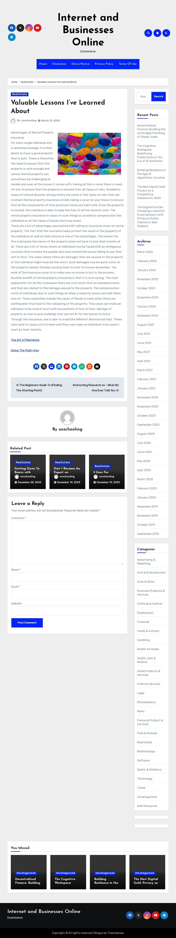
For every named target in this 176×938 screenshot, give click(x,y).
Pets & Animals (147, 733)
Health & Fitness (148, 649)
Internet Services (148, 684)
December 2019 (147, 506)
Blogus (98, 933)
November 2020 (147, 406)
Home (43, 64)
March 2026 (145, 252)
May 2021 (143, 352)
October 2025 (146, 288)
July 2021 (143, 333)
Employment (145, 612)
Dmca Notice (81, 64)
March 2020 (145, 479)
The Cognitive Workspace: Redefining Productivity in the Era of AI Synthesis (149, 153)
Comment (18, 518)
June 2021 (144, 343)
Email (15, 586)
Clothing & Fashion (149, 603)
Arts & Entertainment (151, 572)
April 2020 (144, 470)
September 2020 (148, 424)
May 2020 (143, 461)
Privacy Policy (104, 64)
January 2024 (146, 306)
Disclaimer (59, 64)
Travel (141, 787)
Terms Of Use (128, 64)
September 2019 (148, 533)
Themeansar (116, 933)
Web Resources (147, 806)
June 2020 (144, 452)
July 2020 (144, 443)
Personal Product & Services (150, 722)
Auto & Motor (146, 581)
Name (16, 569)
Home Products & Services (148, 673)
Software (143, 760)
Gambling (143, 640)
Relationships (146, 751)
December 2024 (147, 297)
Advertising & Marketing (146, 561)
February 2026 (147, 261)
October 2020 (146, 415)
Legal (140, 693)
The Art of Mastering (25, 340)
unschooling (28, 120)
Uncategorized (147, 797)
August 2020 (146, 433)
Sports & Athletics (149, 769)
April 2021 (143, 361)
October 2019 (146, 524)
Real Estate (19, 94)
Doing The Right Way (25, 350)
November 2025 (147, 279)
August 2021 (145, 324)
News (140, 711)
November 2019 (147, 515)
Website (16, 603)
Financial (143, 622)
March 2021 (144, 370)
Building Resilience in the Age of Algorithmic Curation (151, 173)
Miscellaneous (146, 702)
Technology (144, 778)
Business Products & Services (151, 592)
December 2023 (147, 315)
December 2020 (147, 397)
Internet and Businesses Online (88, 30)
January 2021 (146, 388)
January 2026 (146, 270)
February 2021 (146, 379)
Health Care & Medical (146, 660)
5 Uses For (100, 472)
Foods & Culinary (148, 631)
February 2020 (147, 488)
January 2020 (146, 497)
